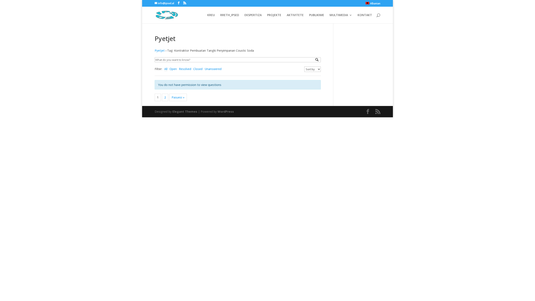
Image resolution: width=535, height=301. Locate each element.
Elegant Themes (184, 112)
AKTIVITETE (295, 15)
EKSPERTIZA (253, 15)
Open (173, 69)
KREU (211, 15)
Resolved (185, 69)
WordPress (226, 112)
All (165, 69)
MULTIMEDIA (339, 15)
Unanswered (213, 69)
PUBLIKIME (316, 15)
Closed (198, 69)
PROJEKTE (274, 15)
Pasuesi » (178, 97)
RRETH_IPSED (229, 15)
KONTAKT (365, 15)
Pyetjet (160, 50)
